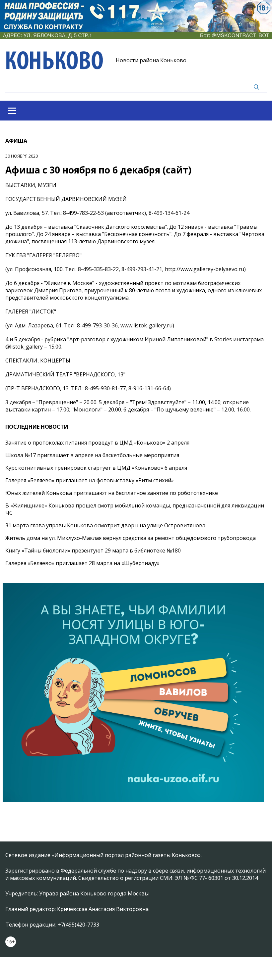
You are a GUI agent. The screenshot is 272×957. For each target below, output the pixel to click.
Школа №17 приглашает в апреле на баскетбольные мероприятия (92, 455)
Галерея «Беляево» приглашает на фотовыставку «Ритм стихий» (89, 480)
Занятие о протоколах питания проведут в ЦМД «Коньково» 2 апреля (97, 442)
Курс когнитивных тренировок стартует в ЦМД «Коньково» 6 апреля (96, 467)
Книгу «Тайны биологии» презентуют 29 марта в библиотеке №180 (93, 550)
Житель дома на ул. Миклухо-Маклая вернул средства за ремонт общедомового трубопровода (130, 538)
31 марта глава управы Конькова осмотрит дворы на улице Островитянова (105, 525)
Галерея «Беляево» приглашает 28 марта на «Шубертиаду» (82, 563)
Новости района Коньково (151, 60)
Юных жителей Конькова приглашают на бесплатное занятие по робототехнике (111, 493)
